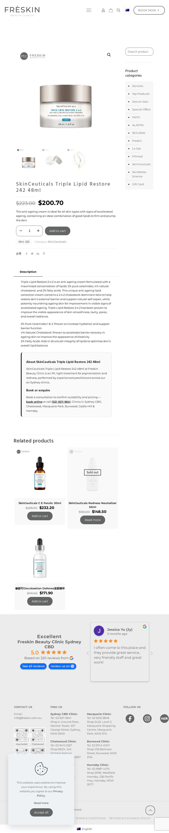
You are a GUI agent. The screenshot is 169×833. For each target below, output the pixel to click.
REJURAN (138, 133)
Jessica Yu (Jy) (120, 630)
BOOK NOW (147, 10)
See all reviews (33, 666)
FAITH (136, 117)
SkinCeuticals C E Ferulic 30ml (40, 503)
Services (137, 86)
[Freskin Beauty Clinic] (22, 10)
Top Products (140, 93)
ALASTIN (138, 125)
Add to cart (57, 231)
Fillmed (137, 156)
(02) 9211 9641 (61, 401)
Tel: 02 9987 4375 (98, 768)
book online (34, 401)
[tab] (28, 271)
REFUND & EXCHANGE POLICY (130, 818)
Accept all (41, 812)
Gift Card (138, 184)
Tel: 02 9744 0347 (98, 745)
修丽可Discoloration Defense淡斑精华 (40, 588)
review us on (60, 666)
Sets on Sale (140, 101)
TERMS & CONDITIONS (91, 818)
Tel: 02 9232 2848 (98, 718)
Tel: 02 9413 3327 (61, 745)
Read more (93, 520)
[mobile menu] (88, 10)
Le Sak (136, 148)
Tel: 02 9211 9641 (60, 718)
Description (28, 271)
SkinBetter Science (139, 174)
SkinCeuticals (57, 241)
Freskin (137, 140)
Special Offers (141, 109)
